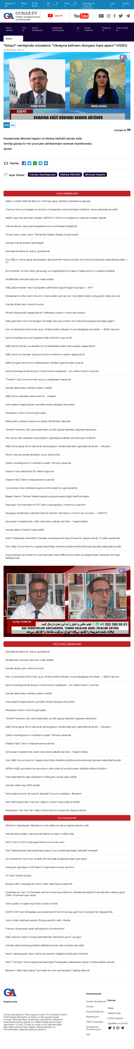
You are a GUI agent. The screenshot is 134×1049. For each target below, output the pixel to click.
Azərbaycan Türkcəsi (89, 4)
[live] (55, 16)
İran (78, 29)
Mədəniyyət (106, 29)
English (126, 4)
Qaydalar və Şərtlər (118, 1023)
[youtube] (81, 16)
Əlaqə (23, 4)
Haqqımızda (10, 4)
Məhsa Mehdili (70, 174)
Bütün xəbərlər (9, 29)
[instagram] (108, 16)
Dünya (24, 29)
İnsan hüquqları (122, 29)
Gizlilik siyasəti (115, 1018)
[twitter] (121, 16)
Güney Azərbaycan (37, 29)
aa (13, 125)
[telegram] (127, 16)
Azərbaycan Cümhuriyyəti (58, 29)
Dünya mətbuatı (88, 29)
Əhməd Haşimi (95, 174)
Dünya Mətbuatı (95, 1011)
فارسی (112, 4)
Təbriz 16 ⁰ (70, 4)
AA (6, 125)
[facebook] (114, 16)
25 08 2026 (35, 4)
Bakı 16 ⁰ (52, 4)
